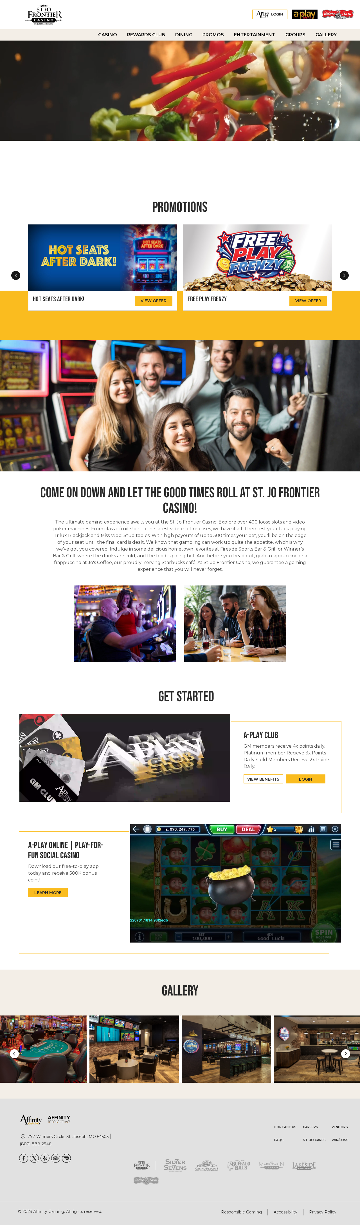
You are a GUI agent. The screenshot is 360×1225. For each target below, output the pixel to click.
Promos (213, 34)
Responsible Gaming (241, 1212)
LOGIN (305, 779)
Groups (295, 34)
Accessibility (285, 1212)
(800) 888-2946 (35, 1143)
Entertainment (254, 34)
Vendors (340, 1127)
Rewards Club (146, 34)
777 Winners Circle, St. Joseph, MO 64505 (68, 1136)
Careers (310, 1127)
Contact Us (285, 1127)
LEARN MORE (48, 892)
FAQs (279, 1140)
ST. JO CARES (314, 1140)
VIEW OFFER (153, 300)
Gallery (326, 34)
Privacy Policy (322, 1212)
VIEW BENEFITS (263, 779)
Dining (183, 34)
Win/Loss (340, 1140)
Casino (107, 34)
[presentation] (15, 275)
